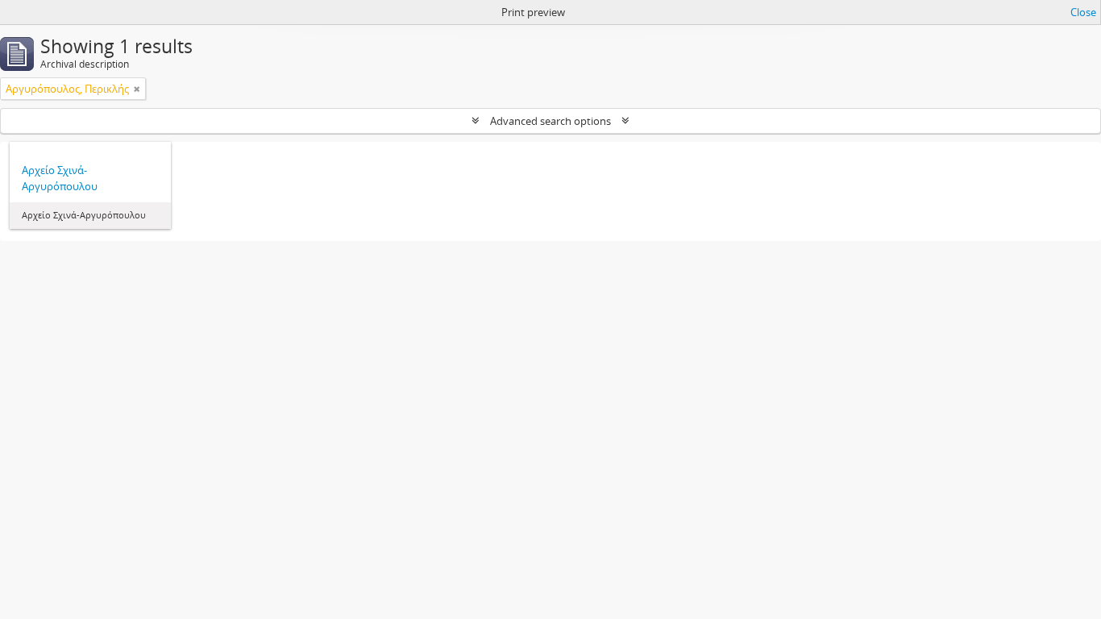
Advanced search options (550, 121)
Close (1083, 12)
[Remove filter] (137, 89)
